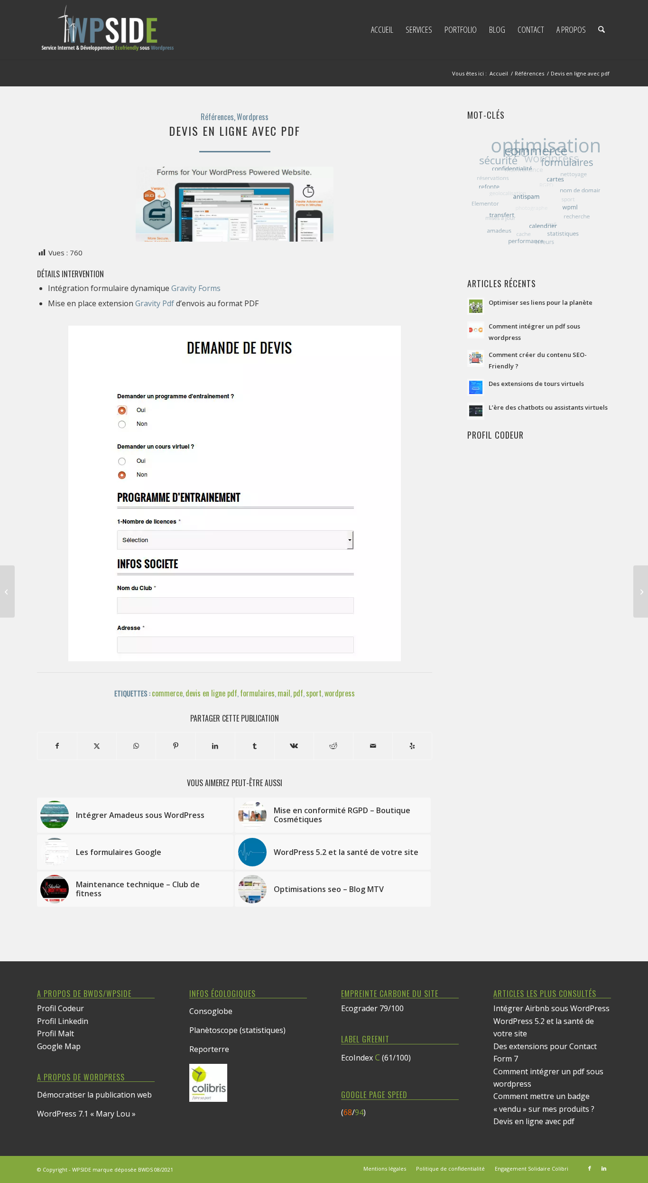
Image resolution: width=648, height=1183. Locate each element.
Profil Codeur (60, 1008)
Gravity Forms (196, 288)
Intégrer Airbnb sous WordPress (551, 1008)
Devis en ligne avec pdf (533, 1121)
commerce (167, 693)
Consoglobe (210, 1011)
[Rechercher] (601, 29)
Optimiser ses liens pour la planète (540, 302)
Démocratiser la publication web (94, 1094)
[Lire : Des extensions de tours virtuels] (475, 387)
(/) (353, 1112)
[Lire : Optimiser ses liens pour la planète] (475, 306)
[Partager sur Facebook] (57, 745)
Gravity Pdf (154, 303)
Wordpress (252, 116)
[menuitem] (382, 29)
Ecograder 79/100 (372, 1008)
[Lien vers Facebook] (590, 1168)
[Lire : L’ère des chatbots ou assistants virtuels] (475, 411)
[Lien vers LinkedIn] (604, 1168)
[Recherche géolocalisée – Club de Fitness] (7, 591)
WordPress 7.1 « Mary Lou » (86, 1113)
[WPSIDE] (108, 29)
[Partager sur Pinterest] (175, 745)
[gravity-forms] (234, 204)
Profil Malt (55, 1033)
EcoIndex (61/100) (376, 1057)
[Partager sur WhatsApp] (136, 745)
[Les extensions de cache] (640, 591)
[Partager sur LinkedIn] (215, 745)
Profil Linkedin (62, 1021)
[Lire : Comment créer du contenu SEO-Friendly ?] (475, 358)
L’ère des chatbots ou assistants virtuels (548, 407)
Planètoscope (213, 1030)
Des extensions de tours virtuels (536, 383)
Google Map (59, 1046)
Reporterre (209, 1049)
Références (217, 116)
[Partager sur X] (96, 745)
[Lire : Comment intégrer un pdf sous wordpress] (475, 329)
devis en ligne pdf (211, 693)
